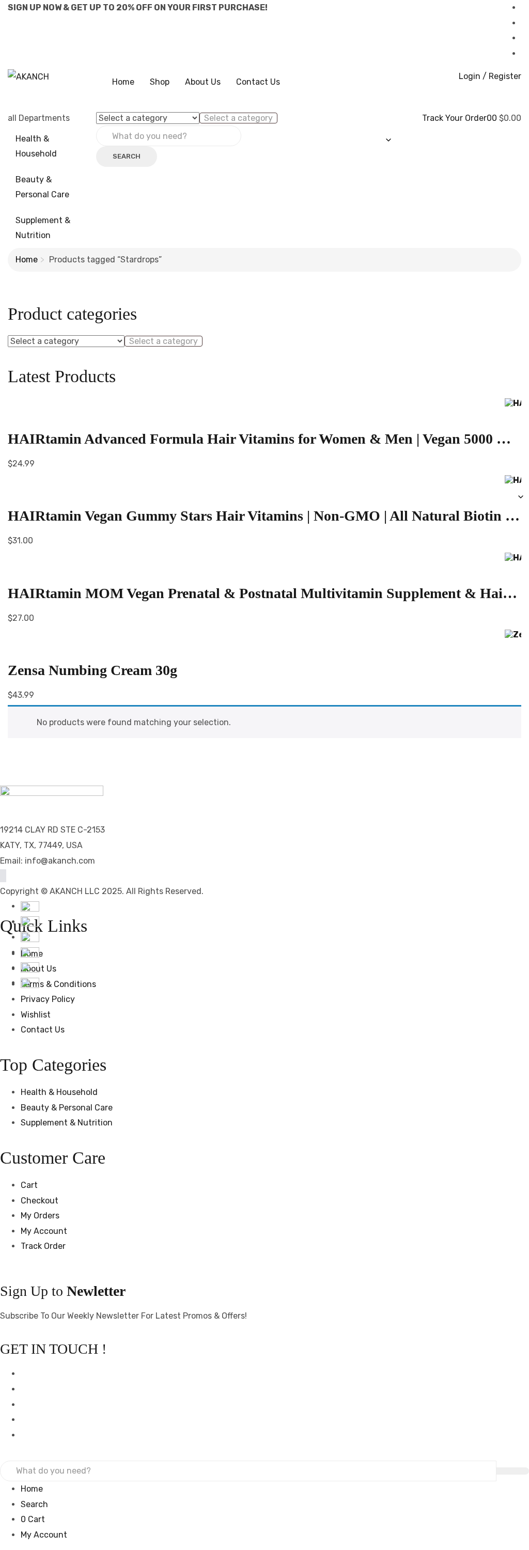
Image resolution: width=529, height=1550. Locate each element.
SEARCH (127, 156)
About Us (203, 82)
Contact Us (258, 82)
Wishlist (36, 1015)
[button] (495, 118)
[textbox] (238, 118)
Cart (29, 1185)
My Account (44, 1231)
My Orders (40, 1215)
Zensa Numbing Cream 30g (92, 670)
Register (505, 76)
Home (123, 82)
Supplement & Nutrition (42, 227)
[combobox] (238, 118)
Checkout (39, 1200)
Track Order (43, 1246)
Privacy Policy (48, 999)
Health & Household (36, 146)
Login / (473, 76)
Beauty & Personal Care (42, 187)
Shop (159, 82)
